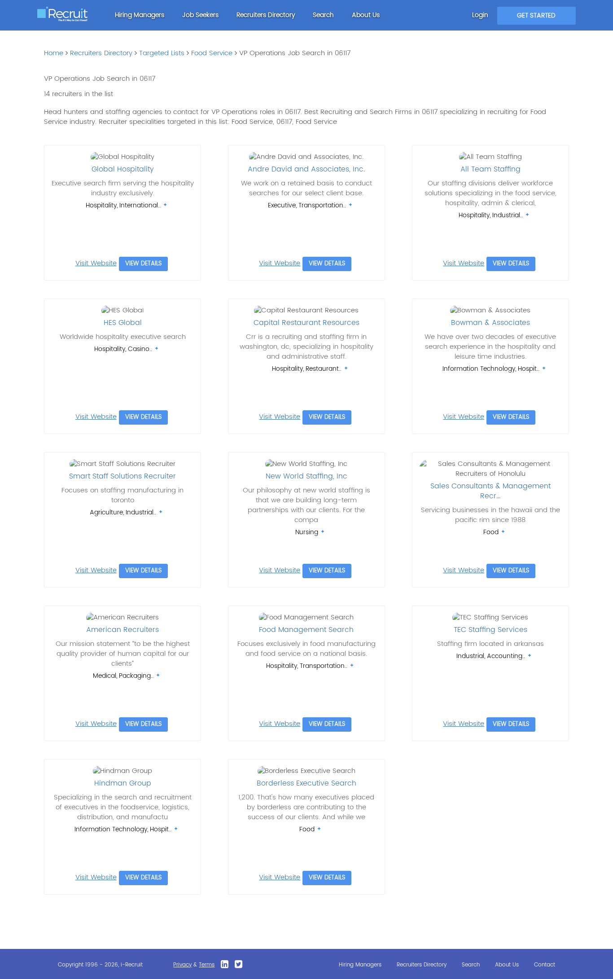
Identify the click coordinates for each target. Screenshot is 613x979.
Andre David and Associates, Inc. (306, 169)
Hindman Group (122, 783)
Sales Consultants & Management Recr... (490, 491)
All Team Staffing (490, 169)
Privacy (182, 965)
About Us (366, 15)
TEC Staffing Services (490, 630)
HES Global (123, 323)
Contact (544, 965)
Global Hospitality (123, 169)
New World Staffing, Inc (306, 476)
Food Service (211, 53)
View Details (143, 263)
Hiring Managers (139, 15)
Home (53, 53)
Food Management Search (306, 630)
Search (323, 15)
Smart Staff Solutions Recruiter (122, 476)
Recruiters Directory (265, 15)
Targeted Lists (161, 53)
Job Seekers (200, 15)
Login (480, 15)
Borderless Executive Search (306, 783)
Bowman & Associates (490, 323)
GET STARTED (536, 15)
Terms (207, 965)
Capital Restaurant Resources (306, 323)
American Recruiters (122, 630)
